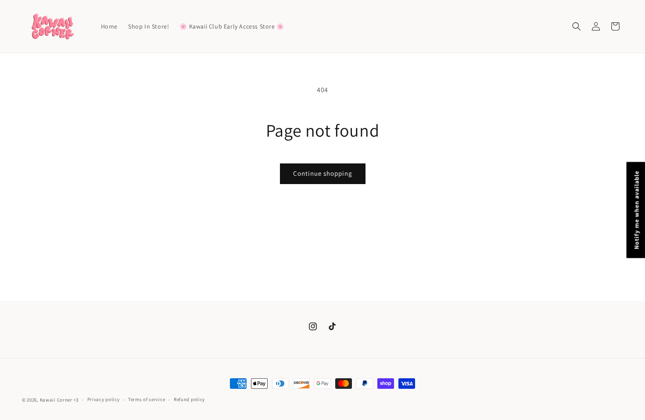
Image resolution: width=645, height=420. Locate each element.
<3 (75, 400)
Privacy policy (103, 399)
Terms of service (146, 399)
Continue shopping (322, 173)
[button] (576, 26)
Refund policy (189, 399)
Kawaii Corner (56, 400)
